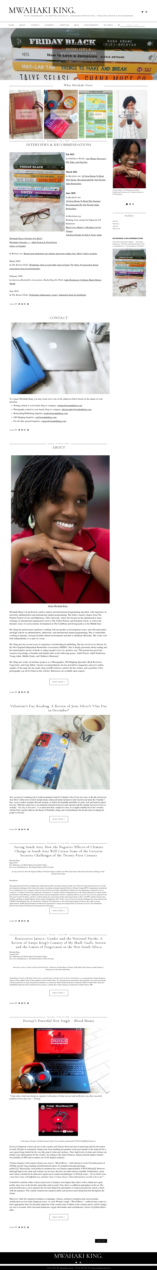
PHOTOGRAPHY (91, 25)
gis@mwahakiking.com (46, 417)
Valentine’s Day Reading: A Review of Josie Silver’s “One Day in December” (58, 708)
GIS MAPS (108, 25)
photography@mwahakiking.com (76, 409)
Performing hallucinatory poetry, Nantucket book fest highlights (57, 294)
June (114, 226)
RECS (76, 25)
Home (11, 25)
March (115, 224)
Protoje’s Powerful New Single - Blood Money (59, 1021)
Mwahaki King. (66, 1268)
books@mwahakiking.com (56, 413)
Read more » (59, 682)
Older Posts (101, 1241)
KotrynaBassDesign (101, 1268)
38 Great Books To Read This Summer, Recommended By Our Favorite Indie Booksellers (83, 205)
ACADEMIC (49, 25)
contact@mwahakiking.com (53, 420)
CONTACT (35, 25)
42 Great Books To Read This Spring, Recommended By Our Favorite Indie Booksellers (86, 180)
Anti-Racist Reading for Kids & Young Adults (84, 235)
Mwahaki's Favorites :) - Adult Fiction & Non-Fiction (33, 242)
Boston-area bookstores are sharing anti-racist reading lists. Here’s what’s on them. (60, 253)
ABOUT (22, 25)
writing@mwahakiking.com (69, 405)
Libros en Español (17, 245)
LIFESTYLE (64, 25)
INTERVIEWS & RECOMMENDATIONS (58, 145)
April (114, 221)
